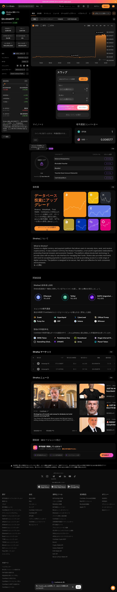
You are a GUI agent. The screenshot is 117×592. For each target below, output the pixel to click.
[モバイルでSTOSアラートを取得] (114, 13)
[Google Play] (73, 487)
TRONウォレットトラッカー (10, 542)
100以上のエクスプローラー (61, 533)
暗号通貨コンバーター (59, 507)
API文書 (31, 516)
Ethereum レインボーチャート (61, 513)
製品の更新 (32, 498)
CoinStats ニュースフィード (37, 521)
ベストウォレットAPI (73, 455)
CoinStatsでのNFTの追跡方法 (10, 584)
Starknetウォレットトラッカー (11, 519)
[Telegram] (17, 65)
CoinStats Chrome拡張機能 (88, 498)
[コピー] (24, 53)
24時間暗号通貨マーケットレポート (63, 521)
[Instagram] (47, 477)
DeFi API (55, 554)
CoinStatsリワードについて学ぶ (11, 581)
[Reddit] (24, 65)
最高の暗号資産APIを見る (69, 449)
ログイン (96, 6)
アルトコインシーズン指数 (60, 527)
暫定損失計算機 (57, 504)
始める (106, 6)
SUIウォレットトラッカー (9, 548)
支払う (61, 85)
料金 (30, 501)
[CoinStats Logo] (8, 6)
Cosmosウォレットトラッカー (11, 530)
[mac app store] (58, 487)
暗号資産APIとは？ (42, 455)
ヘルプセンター (6, 566)
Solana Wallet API (58, 548)
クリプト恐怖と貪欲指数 (60, 516)
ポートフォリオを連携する (47, 228)
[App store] (43, 487)
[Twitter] (20, 65)
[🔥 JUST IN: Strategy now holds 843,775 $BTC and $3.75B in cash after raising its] (92, 408)
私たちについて (33, 524)
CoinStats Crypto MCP (59, 539)
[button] (24, 53)
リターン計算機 (57, 501)
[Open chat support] (113, 588)
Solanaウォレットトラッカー (10, 527)
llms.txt (55, 542)
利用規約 (104, 501)
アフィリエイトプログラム (10, 513)
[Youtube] (70, 477)
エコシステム (6, 554)
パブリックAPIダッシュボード (37, 519)
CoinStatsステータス (8, 587)
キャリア (31, 507)
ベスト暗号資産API (57, 455)
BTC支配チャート (58, 524)
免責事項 (104, 498)
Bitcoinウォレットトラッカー (10, 545)
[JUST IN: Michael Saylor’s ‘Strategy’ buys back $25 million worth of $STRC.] (92, 391)
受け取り (61, 95)
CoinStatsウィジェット (59, 519)
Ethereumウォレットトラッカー (11, 533)
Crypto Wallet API (58, 545)
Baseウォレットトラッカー (10, 536)
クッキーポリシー (107, 507)
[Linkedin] (65, 477)
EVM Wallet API (57, 551)
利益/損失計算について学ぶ (10, 575)
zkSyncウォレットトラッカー (10, 521)
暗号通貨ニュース (7, 507)
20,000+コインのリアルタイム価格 (63, 530)
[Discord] (27, 65)
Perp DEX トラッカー (8, 551)
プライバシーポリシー (108, 504)
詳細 (113, 148)
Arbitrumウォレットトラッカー (11, 524)
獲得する (4, 501)
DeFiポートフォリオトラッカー (11, 516)
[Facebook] (75, 477)
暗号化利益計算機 (58, 498)
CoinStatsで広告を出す (35, 510)
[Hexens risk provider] (41, 176)
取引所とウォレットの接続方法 (11, 569)
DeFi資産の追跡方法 (8, 572)
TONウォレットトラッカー (10, 539)
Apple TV (83, 507)
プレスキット (33, 504)
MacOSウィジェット (86, 501)
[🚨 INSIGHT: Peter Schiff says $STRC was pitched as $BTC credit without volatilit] (92, 424)
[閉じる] (114, 1)
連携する (83, 79)
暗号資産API (105, 455)
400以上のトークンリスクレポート (63, 536)
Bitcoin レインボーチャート (61, 510)
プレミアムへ (82, 107)
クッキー (45, 586)
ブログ (4, 504)
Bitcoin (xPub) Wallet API (60, 557)
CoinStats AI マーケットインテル (11, 510)
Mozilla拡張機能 (84, 504)
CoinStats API (33, 513)
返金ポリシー (106, 510)
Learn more (67, 1)
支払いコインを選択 (73, 115)
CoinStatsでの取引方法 (9, 578)
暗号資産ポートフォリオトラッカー (12, 498)
